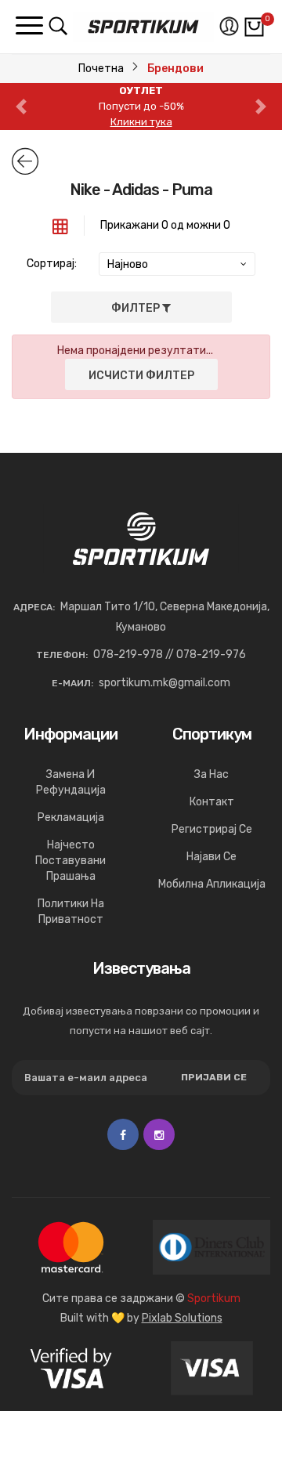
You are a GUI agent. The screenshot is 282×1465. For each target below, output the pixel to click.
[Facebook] (123, 1134)
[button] (21, 106)
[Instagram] (159, 1134)
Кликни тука (141, 122)
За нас (211, 774)
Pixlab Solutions (182, 1318)
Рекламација (71, 817)
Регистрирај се (212, 829)
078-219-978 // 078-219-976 (169, 654)
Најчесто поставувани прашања (70, 860)
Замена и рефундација (71, 782)
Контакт (212, 801)
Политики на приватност (71, 911)
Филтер (136, 308)
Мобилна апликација (212, 884)
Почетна (101, 68)
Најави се (211, 856)
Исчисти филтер (141, 375)
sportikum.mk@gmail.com (164, 682)
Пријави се (214, 1077)
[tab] (60, 225)
